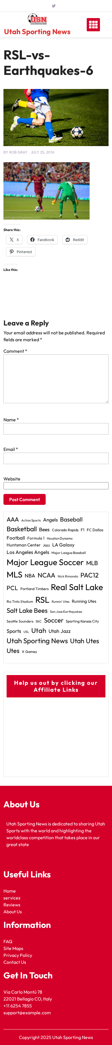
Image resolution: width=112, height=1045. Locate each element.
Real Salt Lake (77, 587)
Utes (13, 651)
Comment (15, 351)
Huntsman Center (23, 545)
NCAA (46, 575)
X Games (29, 651)
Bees (44, 529)
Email (10, 449)
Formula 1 (36, 538)
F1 (82, 529)
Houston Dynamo (60, 538)
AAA (13, 519)
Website (11, 479)
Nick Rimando (68, 576)
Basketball (22, 529)
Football (16, 538)
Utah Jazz (60, 631)
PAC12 (89, 575)
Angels (50, 520)
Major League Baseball (68, 552)
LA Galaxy (63, 545)
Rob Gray (18, 152)
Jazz (46, 545)
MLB (92, 563)
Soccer (53, 620)
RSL (42, 599)
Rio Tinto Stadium (20, 601)
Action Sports (31, 520)
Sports (14, 631)
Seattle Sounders (20, 621)
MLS (14, 574)
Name (11, 419)
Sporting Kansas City (82, 621)
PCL (12, 588)
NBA (30, 575)
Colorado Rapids (65, 530)
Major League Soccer (45, 562)
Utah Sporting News (37, 31)
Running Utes (84, 601)
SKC (39, 621)
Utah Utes (84, 641)
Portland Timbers (34, 588)
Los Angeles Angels (28, 552)
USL (26, 632)
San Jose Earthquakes (66, 612)
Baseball (71, 519)
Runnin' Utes (60, 602)
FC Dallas (95, 530)
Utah (38, 630)
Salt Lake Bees (27, 610)
